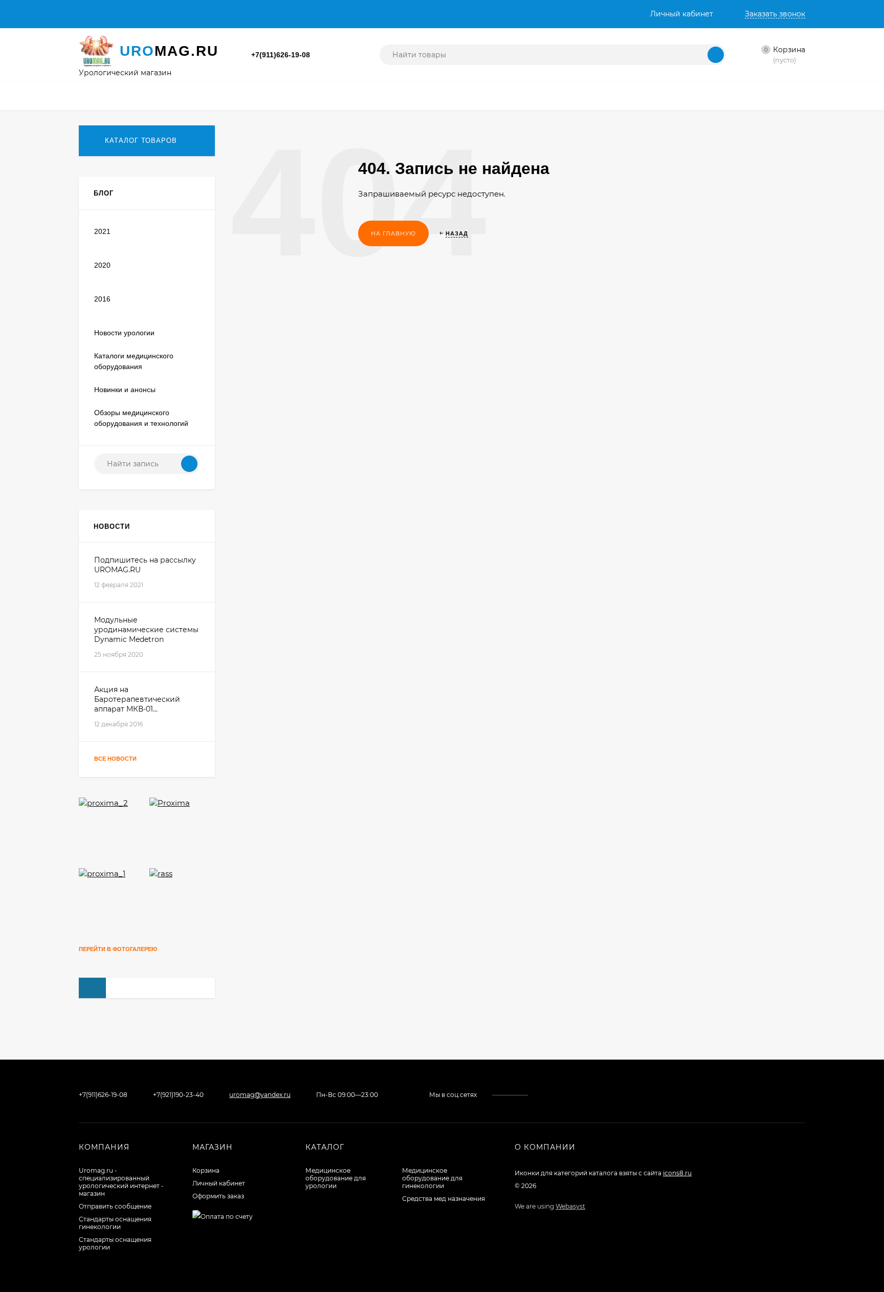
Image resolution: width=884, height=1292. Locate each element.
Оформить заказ (218, 1196)
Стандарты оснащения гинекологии (115, 1223)
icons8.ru (677, 1173)
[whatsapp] (562, 1095)
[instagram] (552, 1095)
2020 (102, 265)
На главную (393, 233)
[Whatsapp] (327, 55)
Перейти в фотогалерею (119, 949)
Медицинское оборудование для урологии (335, 1178)
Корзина (205, 1170)
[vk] (543, 1095)
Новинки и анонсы (125, 389)
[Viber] (352, 55)
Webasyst (570, 1206)
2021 (102, 231)
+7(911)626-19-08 (280, 55)
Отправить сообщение (115, 1206)
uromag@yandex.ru (260, 1095)
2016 (102, 299)
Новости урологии (124, 333)
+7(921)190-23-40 (178, 1095)
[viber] (582, 1095)
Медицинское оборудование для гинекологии (432, 1178)
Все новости (116, 759)
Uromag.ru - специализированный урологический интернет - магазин (121, 1182)
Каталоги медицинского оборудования (133, 361)
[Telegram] (339, 55)
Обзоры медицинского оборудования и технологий (141, 417)
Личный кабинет (218, 1183)
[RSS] (196, 193)
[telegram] (572, 1095)
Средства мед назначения (443, 1198)
